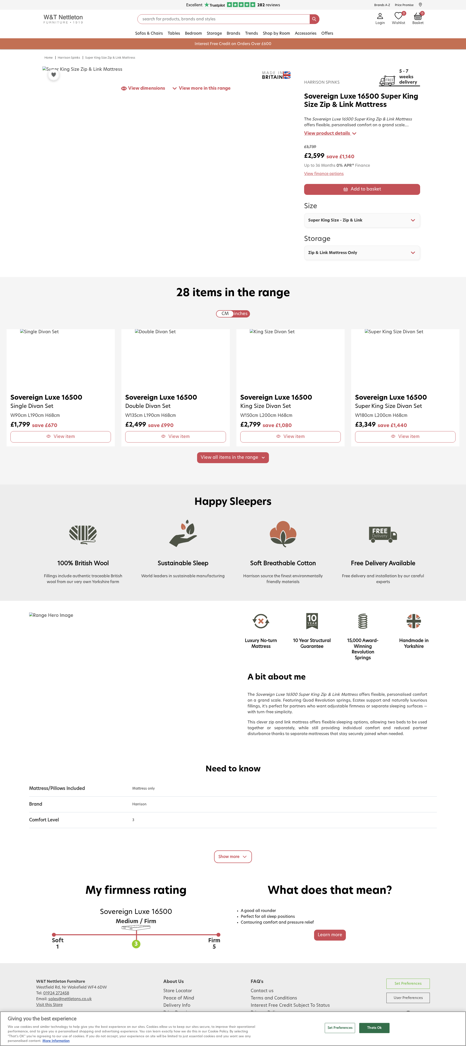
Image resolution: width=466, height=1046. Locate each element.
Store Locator (177, 991)
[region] (233, 1028)
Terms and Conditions (274, 998)
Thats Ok (374, 1028)
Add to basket (366, 189)
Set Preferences (408, 983)
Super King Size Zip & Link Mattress (110, 57)
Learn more (330, 935)
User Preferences (408, 998)
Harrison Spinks (69, 57)
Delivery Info (176, 1005)
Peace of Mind (178, 998)
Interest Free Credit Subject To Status (290, 1005)
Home (48, 57)
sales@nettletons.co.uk (70, 999)
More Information (56, 1041)
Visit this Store (49, 1005)
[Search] (314, 19)
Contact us (262, 991)
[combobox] (362, 220)
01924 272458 (56, 993)
